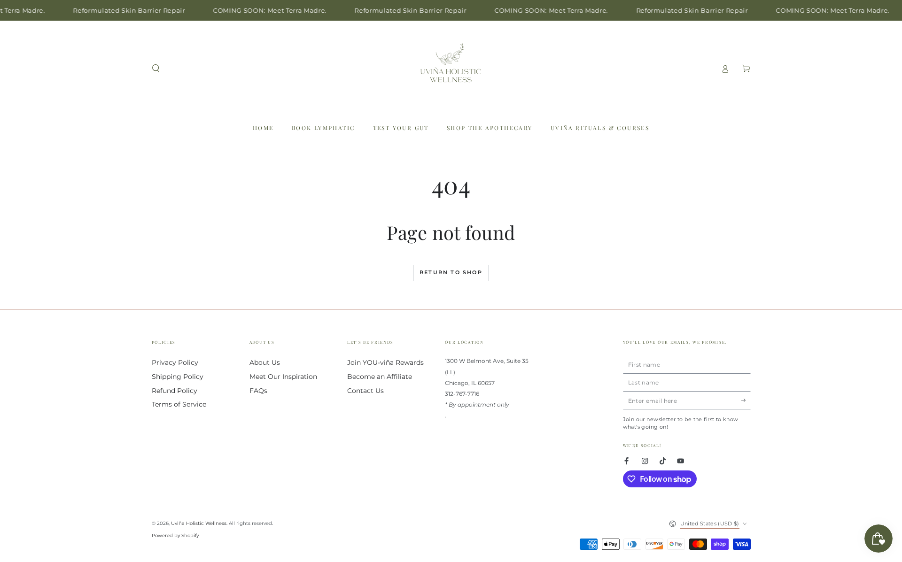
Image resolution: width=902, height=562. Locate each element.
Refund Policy (174, 390)
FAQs (258, 390)
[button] (156, 68)
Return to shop (451, 272)
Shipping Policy (177, 376)
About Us (264, 362)
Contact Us (365, 390)
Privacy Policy (175, 362)
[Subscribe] (746, 400)
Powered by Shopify (175, 535)
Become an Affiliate (379, 376)
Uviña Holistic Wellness (198, 523)
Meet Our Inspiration (283, 376)
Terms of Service (179, 404)
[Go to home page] (451, 68)
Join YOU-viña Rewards (385, 362)
